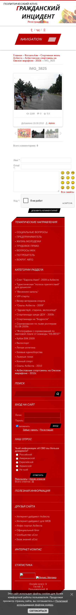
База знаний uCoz (27, 539)
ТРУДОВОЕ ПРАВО (28, 245)
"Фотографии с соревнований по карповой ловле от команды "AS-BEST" (37, 332)
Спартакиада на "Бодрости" (33, 319)
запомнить (24, 426)
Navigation (31, 39)
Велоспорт (23, 343)
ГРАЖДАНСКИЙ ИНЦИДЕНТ (38, 12)
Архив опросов (37, 479)
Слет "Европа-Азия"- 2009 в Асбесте (38, 279)
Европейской (26, 462)
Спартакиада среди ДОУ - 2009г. (35, 314)
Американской (27, 458)
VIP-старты (23, 296)
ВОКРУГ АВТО (25, 259)
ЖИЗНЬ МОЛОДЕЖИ (29, 241)
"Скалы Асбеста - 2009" (30, 305)
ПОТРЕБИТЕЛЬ (26, 255)
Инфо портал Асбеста (29, 525)
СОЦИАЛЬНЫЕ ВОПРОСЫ (32, 232)
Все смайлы (67, 192)
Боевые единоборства (29, 352)
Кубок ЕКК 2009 (26, 338)
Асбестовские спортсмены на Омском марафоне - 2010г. (34, 59)
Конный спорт (25, 361)
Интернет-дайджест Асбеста (33, 516)
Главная (17, 55)
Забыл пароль (30, 429)
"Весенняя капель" (27, 291)
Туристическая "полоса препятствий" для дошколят (37, 286)
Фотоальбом (31, 55)
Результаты (21, 479)
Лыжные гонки (25, 356)
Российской (25, 454)
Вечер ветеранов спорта (31, 300)
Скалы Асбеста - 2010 (29, 365)
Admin (52, 123)
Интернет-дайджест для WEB (34, 521)
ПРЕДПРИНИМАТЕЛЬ (29, 236)
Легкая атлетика (26, 347)
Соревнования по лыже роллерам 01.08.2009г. (35, 325)
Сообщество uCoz (27, 534)
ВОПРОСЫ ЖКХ (26, 250)
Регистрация (34, 22)
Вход (45, 22)
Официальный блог (28, 530)
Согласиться (38, 611)
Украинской (25, 466)
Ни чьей (23, 469)
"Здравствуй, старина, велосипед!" (37, 310)
